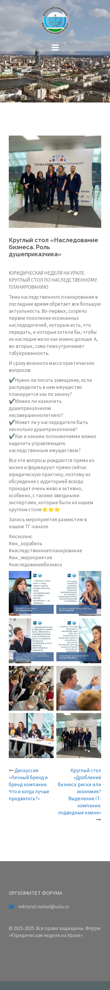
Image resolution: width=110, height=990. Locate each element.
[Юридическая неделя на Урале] (55, 22)
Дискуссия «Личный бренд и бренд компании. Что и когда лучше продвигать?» (29, 784)
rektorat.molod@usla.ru (43, 906)
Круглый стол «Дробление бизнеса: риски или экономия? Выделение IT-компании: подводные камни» (79, 791)
